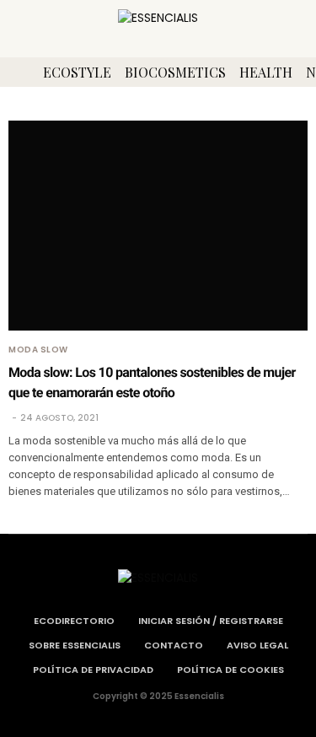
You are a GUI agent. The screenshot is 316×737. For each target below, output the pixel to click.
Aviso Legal (257, 645)
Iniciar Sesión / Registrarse (210, 620)
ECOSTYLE (77, 72)
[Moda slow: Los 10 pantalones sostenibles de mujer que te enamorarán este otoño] (158, 226)
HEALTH (265, 72)
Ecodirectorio (74, 620)
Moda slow (38, 350)
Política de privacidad (93, 669)
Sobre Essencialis (75, 645)
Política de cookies (230, 669)
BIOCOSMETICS (175, 72)
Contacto (173, 645)
